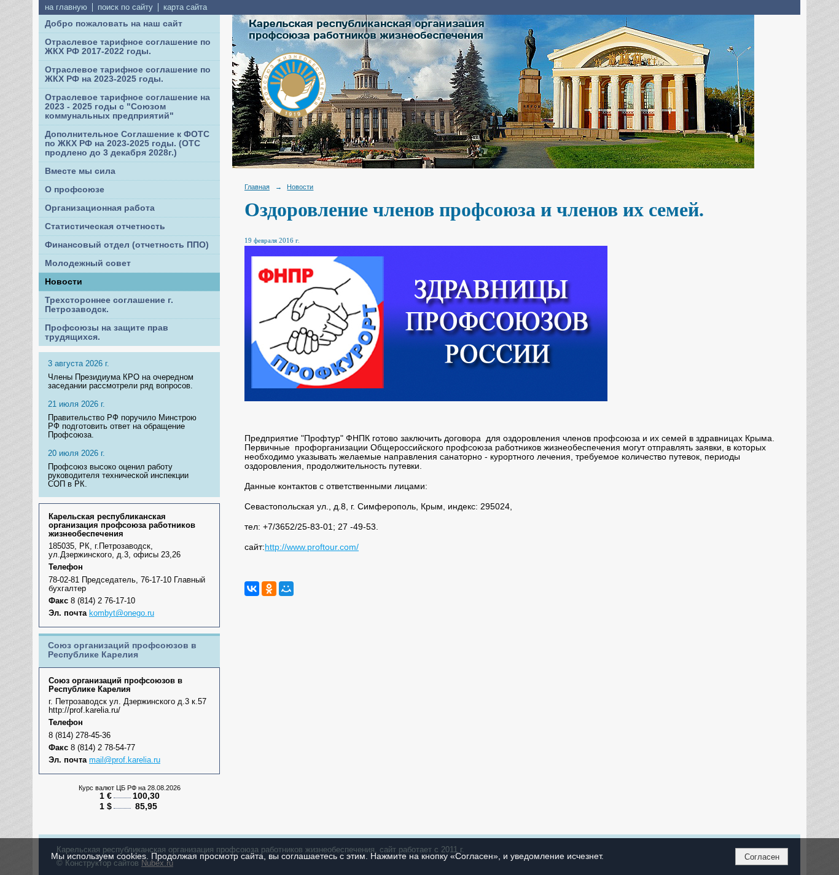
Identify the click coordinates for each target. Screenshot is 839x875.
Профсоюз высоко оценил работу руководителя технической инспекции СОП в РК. (118, 476)
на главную (66, 7)
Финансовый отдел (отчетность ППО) (127, 244)
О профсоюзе (74, 189)
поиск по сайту (125, 7)
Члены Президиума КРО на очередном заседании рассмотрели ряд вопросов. (120, 381)
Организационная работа (100, 208)
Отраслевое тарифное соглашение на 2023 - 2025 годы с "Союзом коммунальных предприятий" (127, 106)
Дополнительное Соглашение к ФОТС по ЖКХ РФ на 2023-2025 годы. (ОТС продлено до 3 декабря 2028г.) (127, 143)
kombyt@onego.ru (121, 613)
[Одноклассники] (269, 588)
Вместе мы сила (80, 171)
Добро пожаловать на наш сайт (113, 23)
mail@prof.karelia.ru (124, 760)
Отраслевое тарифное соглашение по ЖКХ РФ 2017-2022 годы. (128, 46)
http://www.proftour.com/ (312, 547)
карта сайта (185, 7)
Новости (63, 281)
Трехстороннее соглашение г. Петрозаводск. (109, 305)
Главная (257, 186)
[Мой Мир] (286, 588)
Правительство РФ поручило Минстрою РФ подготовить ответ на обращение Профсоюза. (122, 426)
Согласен (761, 856)
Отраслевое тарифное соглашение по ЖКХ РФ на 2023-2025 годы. (128, 74)
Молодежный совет (88, 263)
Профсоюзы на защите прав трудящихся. (106, 332)
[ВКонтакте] (251, 588)
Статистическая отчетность (105, 226)
